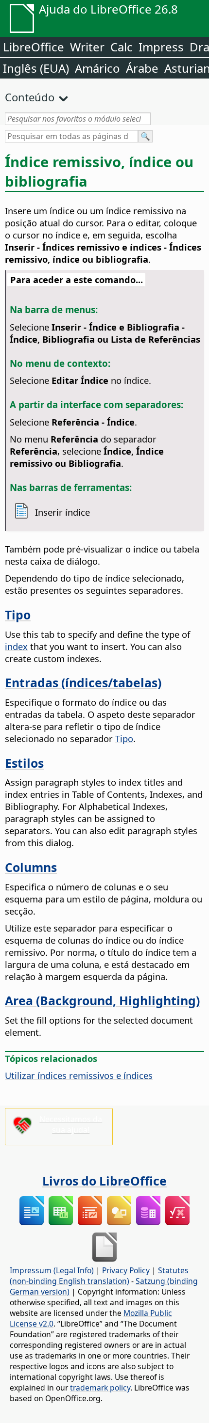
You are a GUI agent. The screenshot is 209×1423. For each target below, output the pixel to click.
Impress (161, 47)
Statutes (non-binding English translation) (99, 1275)
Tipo (18, 614)
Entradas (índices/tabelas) (83, 682)
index (16, 646)
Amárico (97, 68)
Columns (31, 867)
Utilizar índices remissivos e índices (79, 1075)
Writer (87, 47)
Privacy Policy (126, 1270)
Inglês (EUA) (36, 68)
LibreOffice (33, 47)
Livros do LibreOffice (104, 1180)
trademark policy (100, 1387)
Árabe (142, 68)
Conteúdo (29, 97)
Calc (121, 47)
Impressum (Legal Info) (52, 1270)
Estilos (24, 763)
